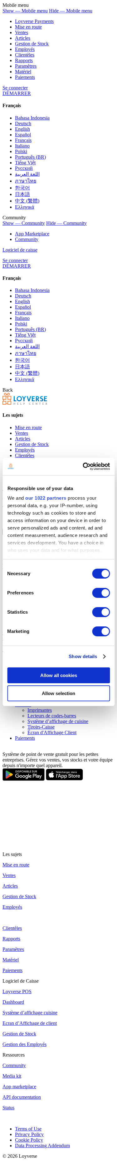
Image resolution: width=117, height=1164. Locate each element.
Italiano (22, 145)
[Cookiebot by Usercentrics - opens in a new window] (83, 466)
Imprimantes (39, 710)
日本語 (22, 194)
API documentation (21, 1097)
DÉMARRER (16, 93)
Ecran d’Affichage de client (29, 1023)
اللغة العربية (27, 174)
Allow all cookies (58, 675)
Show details (83, 656)
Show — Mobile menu (25, 10)
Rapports (24, 60)
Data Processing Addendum (42, 1145)
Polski (21, 151)
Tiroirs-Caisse (41, 727)
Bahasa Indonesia (32, 117)
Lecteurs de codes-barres (51, 715)
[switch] (101, 593)
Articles (22, 38)
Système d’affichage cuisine (29, 1012)
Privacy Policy (29, 1134)
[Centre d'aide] (24, 403)
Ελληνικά (24, 207)
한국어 (22, 187)
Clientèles (24, 54)
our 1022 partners (45, 498)
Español (23, 134)
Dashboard (13, 1002)
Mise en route (28, 27)
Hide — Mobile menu (70, 10)
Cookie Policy (29, 1140)
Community (26, 239)
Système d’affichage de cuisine (57, 721)
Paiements (25, 77)
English (22, 129)
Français (23, 140)
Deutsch (23, 123)
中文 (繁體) (27, 200)
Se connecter (15, 87)
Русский (24, 168)
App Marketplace (32, 233)
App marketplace (19, 1086)
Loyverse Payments (34, 21)
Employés (25, 49)
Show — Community (23, 223)
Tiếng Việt (25, 162)
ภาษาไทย (25, 181)
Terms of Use (28, 1128)
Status (8, 1107)
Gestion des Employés (24, 1044)
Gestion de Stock (32, 43)
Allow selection (58, 693)
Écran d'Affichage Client (51, 732)
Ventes (21, 32)
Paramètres (26, 66)
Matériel (23, 71)
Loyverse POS (17, 991)
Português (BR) (30, 157)
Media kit (11, 1076)
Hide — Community (66, 223)
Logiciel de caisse (19, 249)
